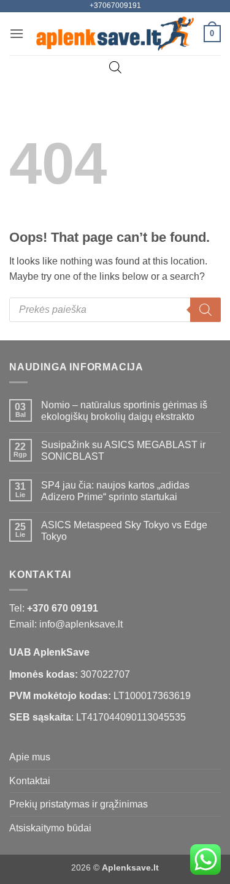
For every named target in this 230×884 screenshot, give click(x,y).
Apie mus (29, 757)
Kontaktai (29, 781)
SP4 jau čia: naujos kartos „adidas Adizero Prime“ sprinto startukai (115, 491)
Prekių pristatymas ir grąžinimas (78, 804)
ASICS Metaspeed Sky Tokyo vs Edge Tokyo (124, 531)
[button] (16, 33)
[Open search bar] (115, 67)
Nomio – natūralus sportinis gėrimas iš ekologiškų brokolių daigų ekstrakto (124, 411)
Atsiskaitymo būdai (50, 828)
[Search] (205, 310)
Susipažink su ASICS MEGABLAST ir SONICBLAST (123, 451)
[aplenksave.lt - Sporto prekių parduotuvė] (115, 34)
